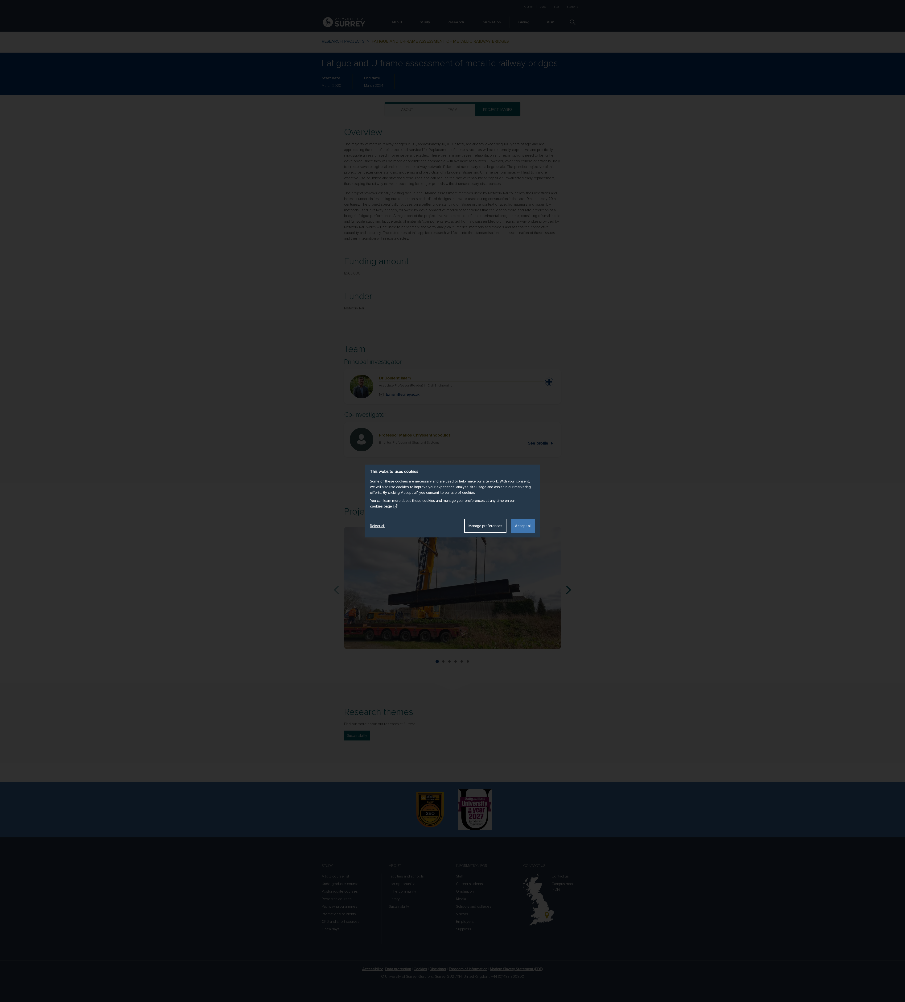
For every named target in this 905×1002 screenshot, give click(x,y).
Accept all (523, 526)
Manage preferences (485, 526)
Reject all (377, 526)
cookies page (381, 506)
